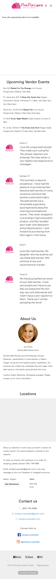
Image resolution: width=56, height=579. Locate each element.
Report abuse (43, 565)
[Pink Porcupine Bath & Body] (27, 5)
